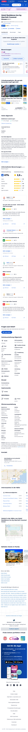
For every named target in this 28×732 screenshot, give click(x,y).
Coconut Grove (6, 495)
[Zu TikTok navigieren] (14, 685)
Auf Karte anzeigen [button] (7, 23)
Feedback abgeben (14, 629)
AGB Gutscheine (14, 716)
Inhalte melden (14, 694)
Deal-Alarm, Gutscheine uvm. (14, 696)
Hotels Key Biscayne (5, 575)
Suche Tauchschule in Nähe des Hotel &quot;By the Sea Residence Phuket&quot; (14, 599)
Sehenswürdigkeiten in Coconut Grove (12, 510)
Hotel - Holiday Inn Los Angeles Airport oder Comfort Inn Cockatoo (14, 604)
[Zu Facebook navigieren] (7, 685)
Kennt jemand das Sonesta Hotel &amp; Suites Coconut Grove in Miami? (14, 597)
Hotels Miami (4, 573)
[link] (22, 5)
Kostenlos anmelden (21, 9)
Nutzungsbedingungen (14, 702)
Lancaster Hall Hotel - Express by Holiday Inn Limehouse (14, 593)
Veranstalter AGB (14, 699)
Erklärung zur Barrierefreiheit (14, 719)
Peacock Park (6, 501)
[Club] (9, 9)
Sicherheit (14, 722)
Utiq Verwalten (14, 710)
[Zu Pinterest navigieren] (17, 685)
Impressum (14, 725)
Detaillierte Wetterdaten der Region (14, 615)
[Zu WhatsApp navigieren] (20, 685)
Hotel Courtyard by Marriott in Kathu (9, 589)
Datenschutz (14, 705)
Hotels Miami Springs (6, 577)
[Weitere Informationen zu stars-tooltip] (10, 19)
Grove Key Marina (7, 503)
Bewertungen (13, 32)
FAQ (14, 691)
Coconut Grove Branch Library (10, 498)
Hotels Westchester (5, 581)
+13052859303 (9, 465)
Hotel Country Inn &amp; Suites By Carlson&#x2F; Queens (14, 595)
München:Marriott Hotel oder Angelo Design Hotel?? (13, 601)
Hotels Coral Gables (5, 579)
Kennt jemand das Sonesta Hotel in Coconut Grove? (12, 591)
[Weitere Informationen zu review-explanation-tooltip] (17, 25)
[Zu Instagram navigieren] (11, 685)
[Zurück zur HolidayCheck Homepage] (5, 5)
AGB (14, 713)
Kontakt (19, 1)
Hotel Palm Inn (4, 606)
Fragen (19, 32)
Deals (3, 1)
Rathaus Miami (6, 506)
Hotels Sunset (4, 582)
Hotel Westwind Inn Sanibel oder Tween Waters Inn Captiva (14, 603)
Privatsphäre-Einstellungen (14, 708)
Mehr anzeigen (4, 161)
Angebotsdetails (20, 446)
